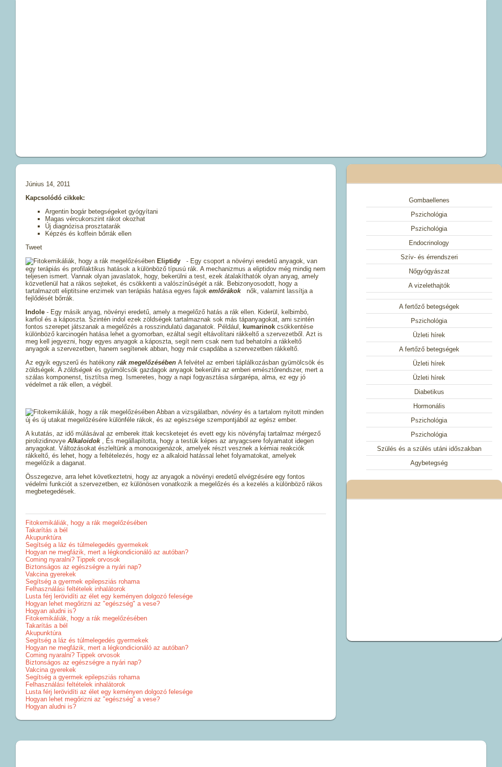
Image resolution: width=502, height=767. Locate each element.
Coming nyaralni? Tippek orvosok (72, 559)
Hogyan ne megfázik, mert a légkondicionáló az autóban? (106, 552)
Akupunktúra (43, 537)
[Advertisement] (160, 78)
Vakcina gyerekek (50, 574)
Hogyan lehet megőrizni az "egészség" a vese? (92, 603)
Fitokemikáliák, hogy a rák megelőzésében (86, 522)
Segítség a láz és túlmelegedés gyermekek (87, 544)
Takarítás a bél (46, 530)
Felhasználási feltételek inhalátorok (75, 589)
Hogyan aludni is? (50, 611)
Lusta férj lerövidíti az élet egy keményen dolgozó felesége (109, 596)
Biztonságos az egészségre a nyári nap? (83, 566)
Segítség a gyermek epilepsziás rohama (82, 581)
